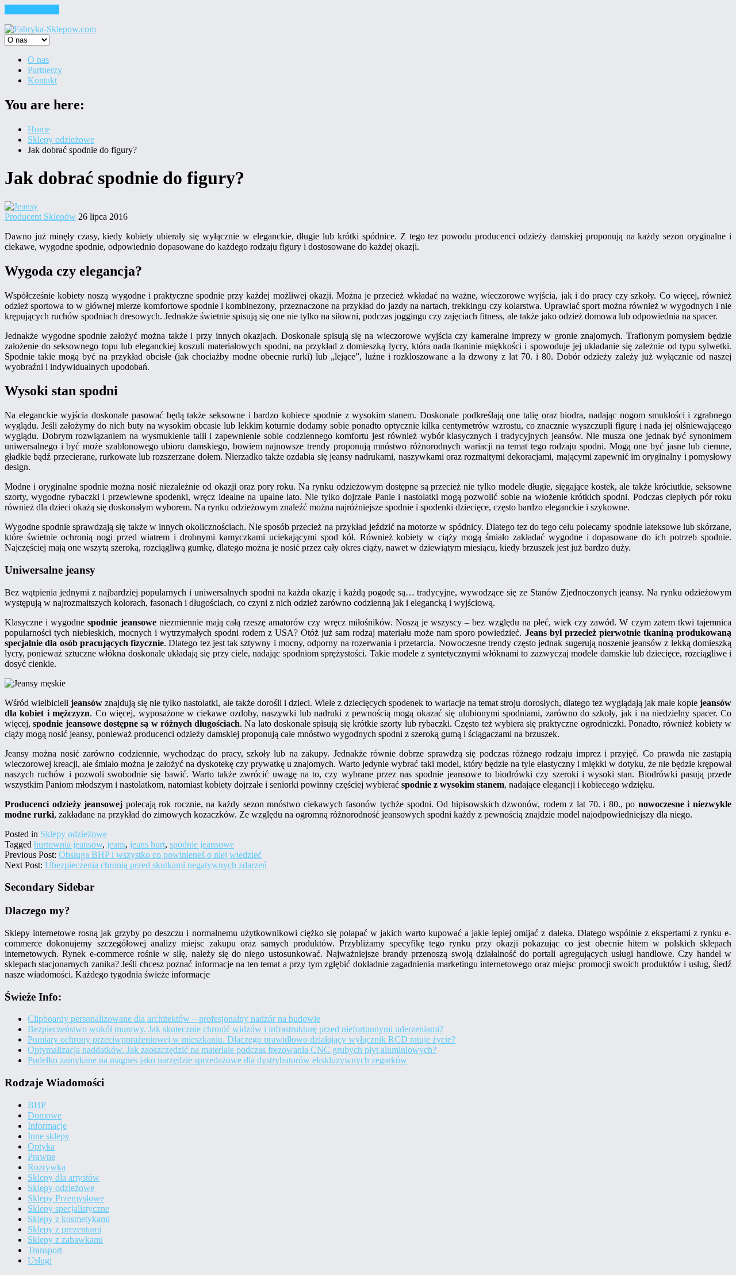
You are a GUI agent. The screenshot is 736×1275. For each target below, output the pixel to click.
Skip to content (32, 9)
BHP (37, 1105)
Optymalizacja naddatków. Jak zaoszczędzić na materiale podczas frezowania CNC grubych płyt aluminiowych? (232, 1050)
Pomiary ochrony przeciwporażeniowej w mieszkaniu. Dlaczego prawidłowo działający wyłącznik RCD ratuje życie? (241, 1039)
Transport (45, 1250)
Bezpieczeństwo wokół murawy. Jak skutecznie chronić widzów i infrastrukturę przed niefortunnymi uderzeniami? (235, 1029)
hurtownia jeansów (68, 844)
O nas (38, 59)
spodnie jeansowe (202, 844)
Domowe (45, 1115)
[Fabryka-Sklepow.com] (50, 29)
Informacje (47, 1126)
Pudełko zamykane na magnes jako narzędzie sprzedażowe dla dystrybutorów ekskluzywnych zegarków (217, 1060)
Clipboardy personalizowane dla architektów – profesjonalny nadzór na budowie (174, 1019)
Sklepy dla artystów (63, 1177)
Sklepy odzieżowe (73, 834)
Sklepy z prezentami (64, 1229)
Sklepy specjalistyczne (68, 1208)
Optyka (41, 1146)
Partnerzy (45, 70)
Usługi (40, 1260)
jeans (116, 844)
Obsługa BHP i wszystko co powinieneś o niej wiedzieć (160, 855)
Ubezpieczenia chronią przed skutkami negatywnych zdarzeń (156, 865)
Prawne (41, 1157)
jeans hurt (147, 844)
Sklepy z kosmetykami (69, 1219)
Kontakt (42, 80)
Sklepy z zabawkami (65, 1240)
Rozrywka (47, 1167)
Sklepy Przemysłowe (66, 1198)
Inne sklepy (49, 1136)
